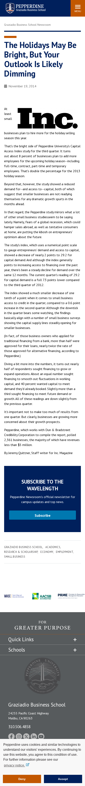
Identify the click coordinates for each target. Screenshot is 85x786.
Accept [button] (63, 779)
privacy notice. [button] (14, 765)
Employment (64, 552)
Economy (46, 552)
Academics (52, 547)
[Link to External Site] (42, 627)
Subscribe (43, 515)
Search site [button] (11, 6)
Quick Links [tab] (21, 639)
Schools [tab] (16, 649)
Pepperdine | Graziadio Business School (20, 5)
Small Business (14, 556)
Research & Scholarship (21, 552)
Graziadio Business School (23, 547)
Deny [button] (22, 779)
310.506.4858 (19, 726)
